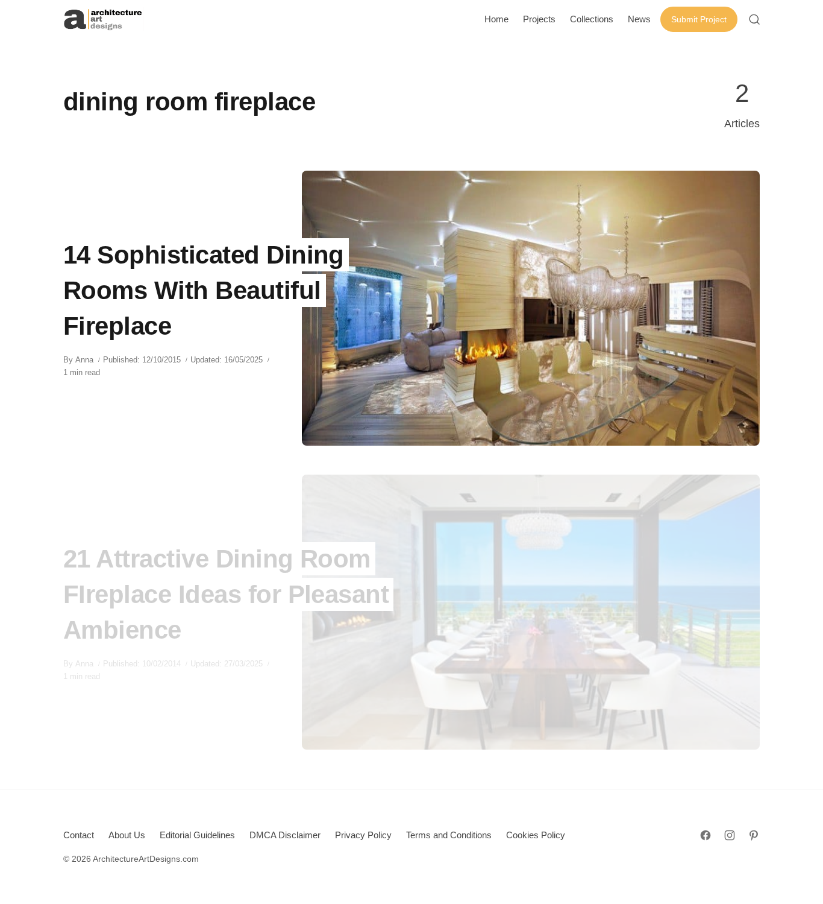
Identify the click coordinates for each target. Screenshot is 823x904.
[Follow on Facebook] (705, 835)
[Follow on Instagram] (729, 835)
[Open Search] (754, 19)
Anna (84, 359)
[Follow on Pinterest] (754, 835)
